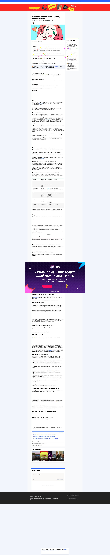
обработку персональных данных (55, 550)
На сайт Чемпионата (60, 286)
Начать (47, 286)
